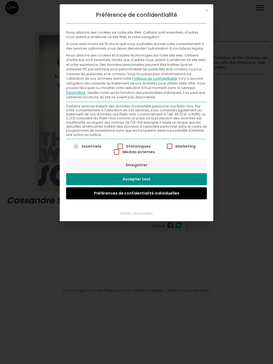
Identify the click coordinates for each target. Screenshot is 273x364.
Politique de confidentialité (154, 78)
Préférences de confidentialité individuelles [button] (136, 193)
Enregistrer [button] (136, 165)
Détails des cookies (136, 213)
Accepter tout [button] (137, 179)
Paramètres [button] (76, 92)
